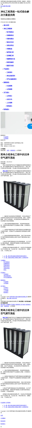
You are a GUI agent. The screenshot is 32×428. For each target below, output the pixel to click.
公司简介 (9, 96)
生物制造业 (10, 35)
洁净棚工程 (10, 55)
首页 (8, 150)
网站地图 (8, 6)
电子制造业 (10, 32)
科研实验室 (10, 62)
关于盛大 (6, 92)
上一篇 (15, 256)
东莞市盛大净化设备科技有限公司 (18, 296)
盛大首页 (6, 25)
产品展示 (6, 69)
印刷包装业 (10, 38)
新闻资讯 (6, 82)
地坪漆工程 (10, 52)
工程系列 (9, 72)
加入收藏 (3, 6)
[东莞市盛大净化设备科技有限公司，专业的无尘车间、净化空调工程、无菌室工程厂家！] (1, 7)
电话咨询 (3, 421)
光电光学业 (10, 45)
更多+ (5, 269)
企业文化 (9, 99)
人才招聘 (9, 102)
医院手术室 (10, 65)
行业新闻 (9, 86)
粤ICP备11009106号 (12, 298)
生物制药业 (7, 263)
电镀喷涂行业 (11, 59)
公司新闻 (9, 89)
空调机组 (9, 49)
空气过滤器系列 (11, 79)
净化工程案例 (8, 28)
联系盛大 (9, 106)
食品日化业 (10, 42)
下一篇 (16, 257)
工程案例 (3, 260)
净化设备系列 (11, 75)
